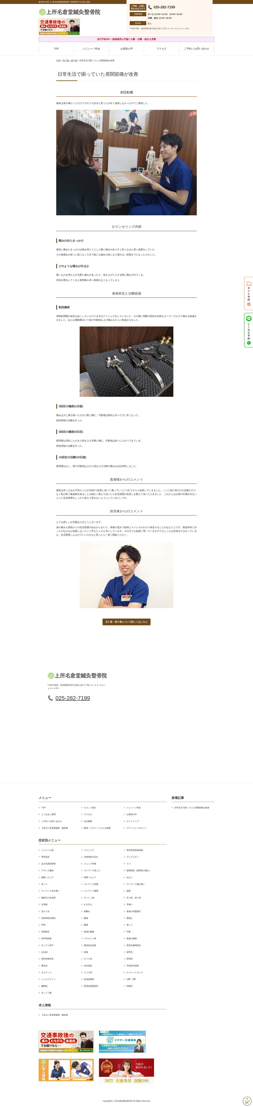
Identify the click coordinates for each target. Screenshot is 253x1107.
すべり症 (88, 959)
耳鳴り (129, 904)
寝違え (129, 918)
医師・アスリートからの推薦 (97, 828)
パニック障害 (90, 864)
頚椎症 (129, 986)
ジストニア (89, 850)
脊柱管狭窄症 (47, 959)
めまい (129, 877)
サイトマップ (132, 821)
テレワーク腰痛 (91, 891)
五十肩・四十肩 (70, 60)
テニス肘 (88, 972)
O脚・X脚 (131, 979)
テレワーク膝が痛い (135, 884)
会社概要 (88, 821)
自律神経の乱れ (91, 857)
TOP (56, 48)
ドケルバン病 (90, 938)
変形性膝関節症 (133, 945)
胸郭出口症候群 (48, 898)
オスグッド (46, 972)
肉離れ (87, 911)
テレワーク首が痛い (50, 891)
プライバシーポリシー (136, 828)
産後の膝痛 (131, 938)
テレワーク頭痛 (91, 884)
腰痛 (86, 925)
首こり (44, 884)
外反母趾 (88, 965)
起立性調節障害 (48, 864)
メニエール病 (47, 850)
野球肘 (129, 959)
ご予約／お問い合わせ (196, 48)
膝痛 (86, 918)
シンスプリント (48, 979)
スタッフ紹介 (90, 807)
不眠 (128, 932)
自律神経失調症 (48, 918)
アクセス (162, 48)
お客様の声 (126, 48)
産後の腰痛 (89, 932)
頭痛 (86, 952)
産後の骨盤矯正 (133, 911)
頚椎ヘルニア (90, 877)
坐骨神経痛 (46, 938)
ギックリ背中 (47, 945)
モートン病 (89, 898)
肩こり (129, 925)
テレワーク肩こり (92, 870)
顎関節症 (45, 932)
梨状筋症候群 (90, 945)
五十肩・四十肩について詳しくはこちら (126, 622)
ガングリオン (132, 857)
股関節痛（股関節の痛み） (138, 870)
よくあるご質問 (48, 814)
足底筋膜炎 (89, 979)
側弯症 (129, 952)
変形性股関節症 (91, 986)
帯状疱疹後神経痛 (134, 850)
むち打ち (88, 904)
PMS (43, 925)
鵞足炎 (44, 965)
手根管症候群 (132, 965)
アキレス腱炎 (47, 870)
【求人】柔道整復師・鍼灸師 (54, 828)
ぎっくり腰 (46, 993)
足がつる (45, 911)
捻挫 (128, 891)
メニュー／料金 (91, 48)
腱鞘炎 (44, 986)
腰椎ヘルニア (47, 877)
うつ (128, 864)
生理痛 (44, 904)
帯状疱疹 (45, 857)
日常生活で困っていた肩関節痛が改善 (191, 807)
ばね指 (44, 952)
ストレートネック (134, 972)
